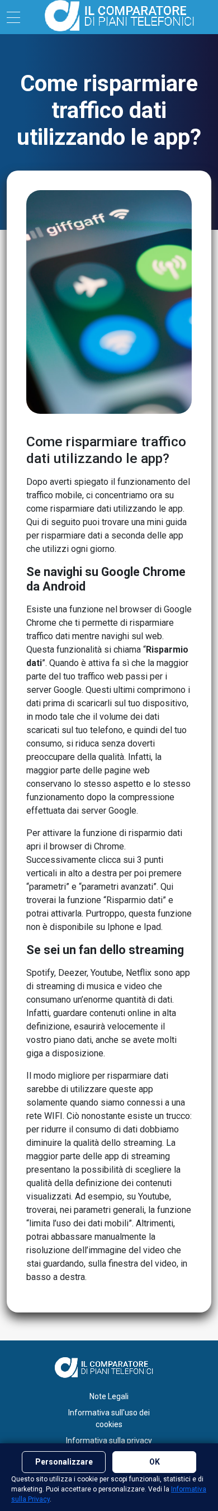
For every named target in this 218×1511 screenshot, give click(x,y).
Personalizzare (64, 1461)
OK (154, 1461)
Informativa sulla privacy (109, 1440)
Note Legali (109, 1396)
